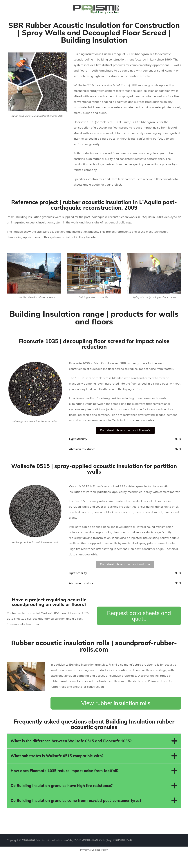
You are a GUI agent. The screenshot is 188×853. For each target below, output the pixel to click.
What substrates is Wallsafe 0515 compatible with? (57, 756)
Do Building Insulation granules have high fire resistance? (62, 785)
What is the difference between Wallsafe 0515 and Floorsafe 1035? (71, 741)
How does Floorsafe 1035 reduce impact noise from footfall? (64, 770)
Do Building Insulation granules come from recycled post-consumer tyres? (76, 800)
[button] (94, 741)
